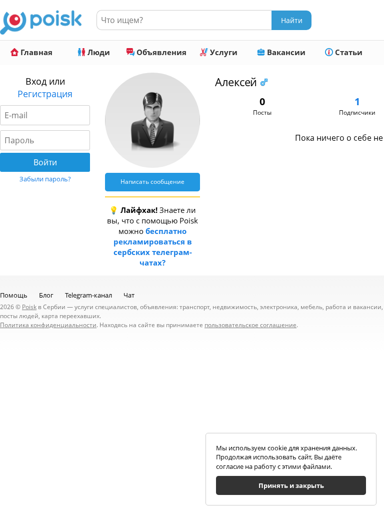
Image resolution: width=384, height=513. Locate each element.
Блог (46, 295)
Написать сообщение (152, 181)
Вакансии (285, 52)
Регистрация (45, 94)
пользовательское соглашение (250, 325)
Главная (35, 52)
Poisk (29, 307)
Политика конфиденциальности (48, 325)
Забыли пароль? (45, 178)
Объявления (160, 52)
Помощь (14, 295)
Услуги (223, 52)
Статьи (347, 52)
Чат (129, 295)
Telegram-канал (88, 295)
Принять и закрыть (291, 485)
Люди (98, 52)
